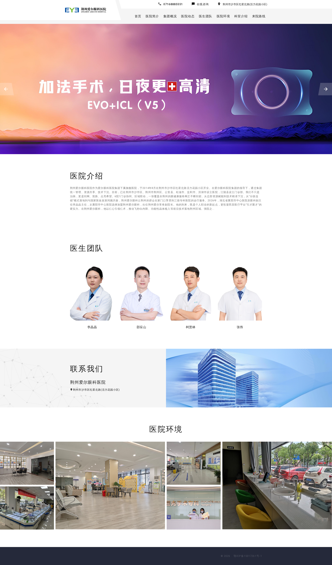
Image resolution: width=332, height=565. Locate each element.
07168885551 (173, 4)
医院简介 (152, 16)
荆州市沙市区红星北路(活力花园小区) (245, 4)
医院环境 (223, 16)
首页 (138, 16)
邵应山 (141, 327)
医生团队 (205, 16)
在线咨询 (203, 4)
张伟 (240, 327)
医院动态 (187, 16)
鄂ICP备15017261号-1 (248, 556)
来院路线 (258, 16)
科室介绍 (241, 16)
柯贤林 (190, 327)
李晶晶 (92, 327)
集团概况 (170, 16)
